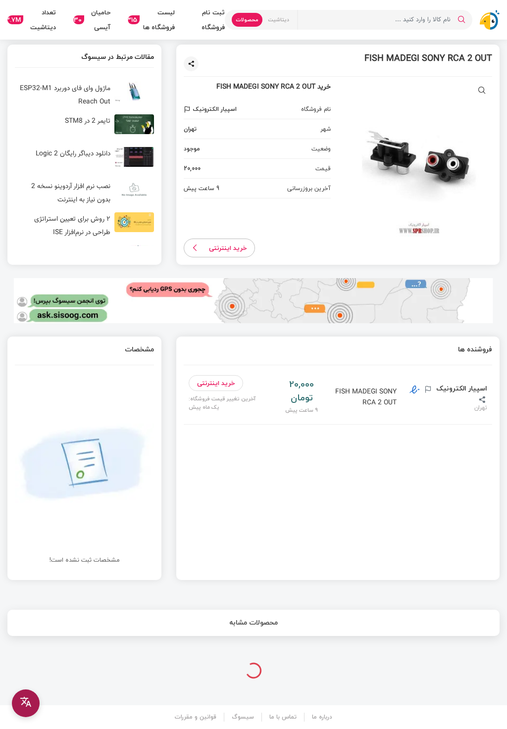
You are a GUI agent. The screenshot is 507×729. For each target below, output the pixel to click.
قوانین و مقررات (195, 717)
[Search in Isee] (461, 19)
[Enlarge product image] (482, 91)
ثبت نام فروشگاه (213, 20)
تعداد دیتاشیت (31, 20)
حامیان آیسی (91, 20)
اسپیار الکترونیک (460, 388)
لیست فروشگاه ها (151, 20)
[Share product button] (191, 63)
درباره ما (322, 717)
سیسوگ (243, 717)
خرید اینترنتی (228, 248)
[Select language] (26, 703)
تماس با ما (283, 717)
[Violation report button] (188, 109)
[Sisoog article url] (84, 95)
